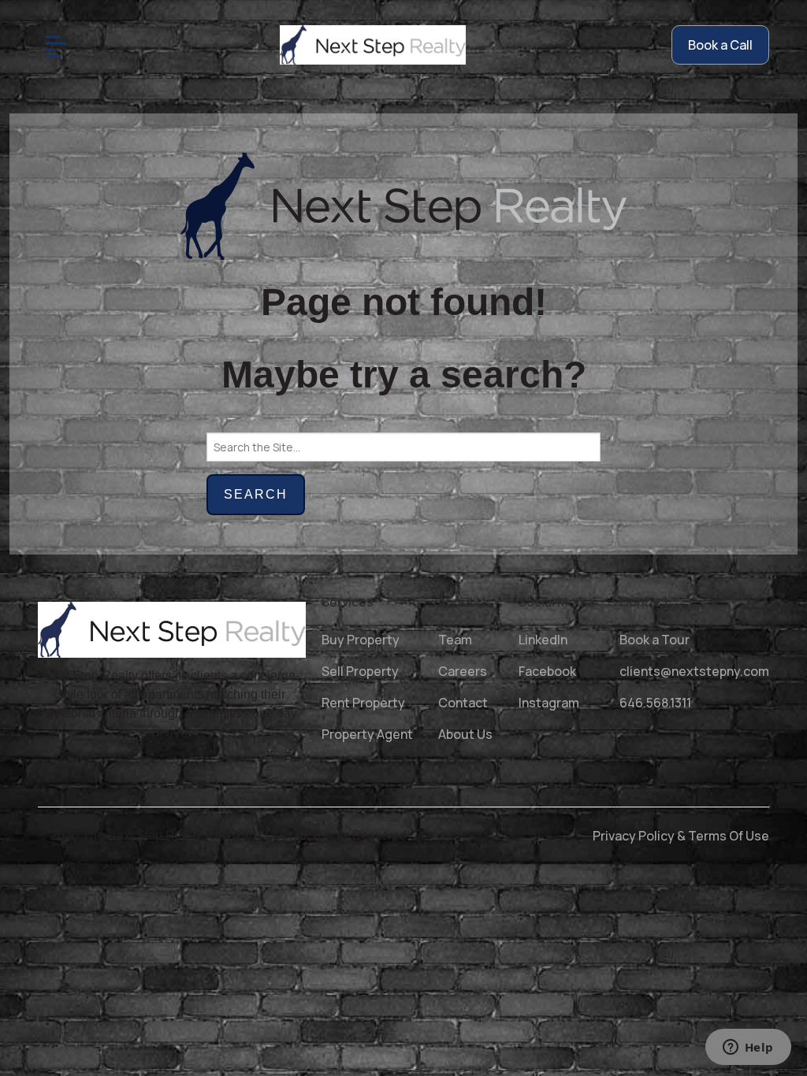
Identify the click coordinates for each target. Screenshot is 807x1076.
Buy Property (361, 639)
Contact (463, 702)
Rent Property (363, 702)
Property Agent (367, 734)
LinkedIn (543, 639)
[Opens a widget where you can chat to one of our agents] (748, 1048)
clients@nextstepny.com (694, 671)
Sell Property (360, 671)
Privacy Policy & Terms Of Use (681, 835)
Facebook (547, 671)
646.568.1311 (655, 702)
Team (455, 639)
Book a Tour (654, 639)
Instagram (549, 702)
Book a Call (720, 45)
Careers (462, 671)
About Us (465, 734)
